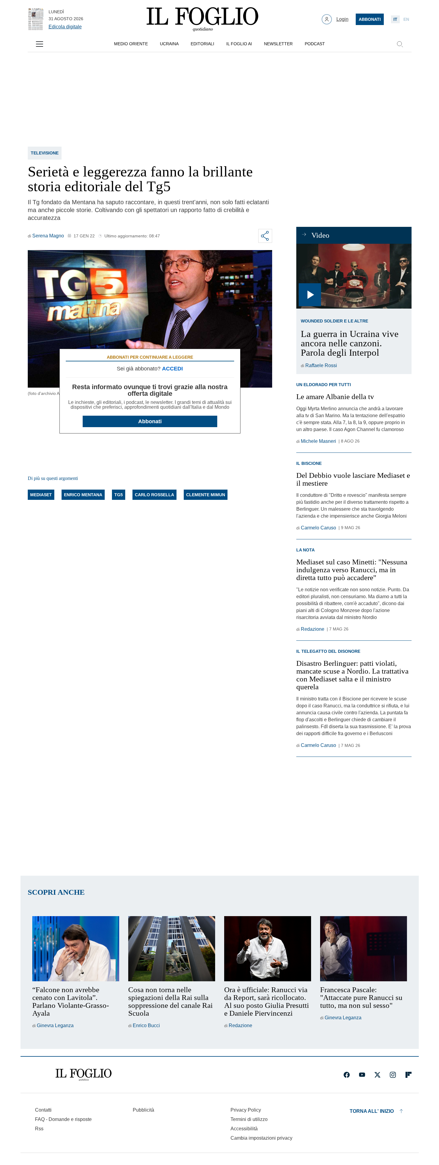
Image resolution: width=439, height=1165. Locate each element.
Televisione (45, 153)
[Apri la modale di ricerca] (399, 44)
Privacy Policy (246, 1110)
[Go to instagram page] (393, 1075)
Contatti (43, 1110)
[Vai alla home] (202, 19)
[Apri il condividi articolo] (265, 236)
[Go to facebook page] (347, 1075)
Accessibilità (244, 1128)
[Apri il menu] (39, 44)
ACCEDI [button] (172, 369)
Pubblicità (143, 1110)
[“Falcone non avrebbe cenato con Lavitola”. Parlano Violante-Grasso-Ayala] (75, 948)
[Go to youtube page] (362, 1075)
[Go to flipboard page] (409, 1075)
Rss (39, 1128)
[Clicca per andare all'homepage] (83, 1075)
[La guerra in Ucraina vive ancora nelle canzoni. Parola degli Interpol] (353, 276)
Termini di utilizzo (249, 1119)
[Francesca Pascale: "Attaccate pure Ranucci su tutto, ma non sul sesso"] (363, 948)
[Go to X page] (377, 1075)
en (406, 19)
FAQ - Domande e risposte (63, 1119)
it (395, 19)
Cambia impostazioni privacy (261, 1138)
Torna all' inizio (372, 1111)
